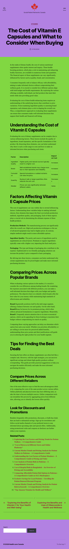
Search (5, 527)
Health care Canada (16, 544)
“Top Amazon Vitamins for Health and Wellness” (33, 490)
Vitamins (34, 24)
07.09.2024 (35, 49)
